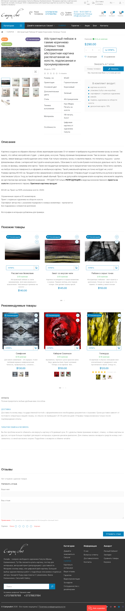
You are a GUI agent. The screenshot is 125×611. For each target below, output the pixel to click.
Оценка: (4, 526)
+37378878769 (51, 12)
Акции (87, 26)
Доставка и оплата (99, 2)
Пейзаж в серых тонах (102, 273)
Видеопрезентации (72, 579)
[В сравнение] (37, 242)
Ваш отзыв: (5, 500)
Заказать (115, 69)
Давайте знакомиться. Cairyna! (40, 26)
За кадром (68, 582)
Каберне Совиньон (62, 353)
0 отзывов (63, 73)
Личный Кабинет (111, 551)
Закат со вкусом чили (62, 273)
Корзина (107, 562)
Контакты (104, 26)
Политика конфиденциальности (52, 607)
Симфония (21, 353)
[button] (120, 13)
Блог (95, 26)
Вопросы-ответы (91, 555)
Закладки (107, 555)
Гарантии (75, 26)
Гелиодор (104, 353)
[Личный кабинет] (121, 3)
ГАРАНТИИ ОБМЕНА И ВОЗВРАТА (14, 427)
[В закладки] (37, 237)
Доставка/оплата (91, 558)
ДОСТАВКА (6, 409)
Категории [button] (9, 25)
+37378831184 (50, 14)
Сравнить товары (111, 558)
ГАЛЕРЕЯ (10, 32)
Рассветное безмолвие (22, 273)
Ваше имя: (5, 489)
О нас (88, 2)
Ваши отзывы (69, 571)
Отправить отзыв (113, 534)
